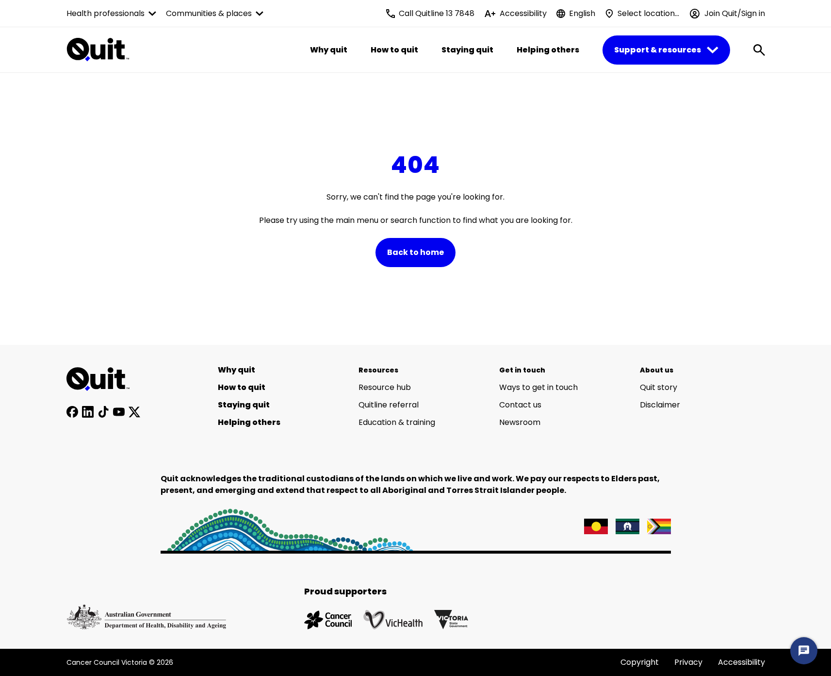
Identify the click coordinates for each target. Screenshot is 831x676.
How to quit (394, 49)
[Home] (103, 379)
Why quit (328, 49)
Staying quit (467, 49)
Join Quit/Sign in (734, 13)
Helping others (548, 49)
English (582, 13)
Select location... (648, 13)
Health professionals (105, 13)
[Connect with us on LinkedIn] (88, 412)
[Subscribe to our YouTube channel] (119, 412)
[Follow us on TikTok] (103, 412)
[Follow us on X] (134, 412)
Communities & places (209, 13)
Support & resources (657, 49)
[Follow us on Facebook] (72, 412)
